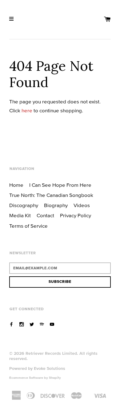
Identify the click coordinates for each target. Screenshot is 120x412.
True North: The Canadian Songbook (51, 195)
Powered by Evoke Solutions (37, 368)
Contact (45, 215)
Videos (82, 205)
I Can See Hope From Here (60, 185)
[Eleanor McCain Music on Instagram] (21, 324)
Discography (23, 205)
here (27, 110)
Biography (56, 205)
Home (16, 185)
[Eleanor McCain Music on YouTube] (52, 324)
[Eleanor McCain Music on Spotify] (42, 324)
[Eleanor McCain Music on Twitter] (32, 324)
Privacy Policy (75, 215)
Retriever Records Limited (51, 353)
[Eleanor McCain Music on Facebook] (11, 324)
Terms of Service (28, 226)
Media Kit (20, 215)
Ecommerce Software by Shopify (35, 377)
